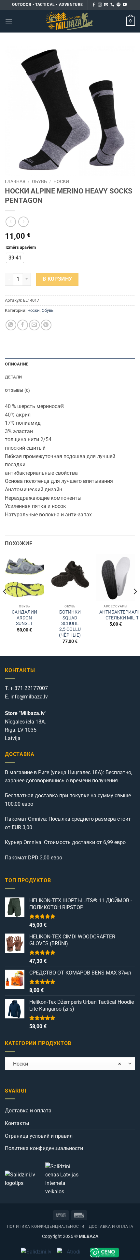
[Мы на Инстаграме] (100, 5)
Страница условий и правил (39, 1136)
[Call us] (112, 5)
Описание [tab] (16, 364)
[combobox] (70, 1063)
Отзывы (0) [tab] (17, 390)
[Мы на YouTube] (125, 5)
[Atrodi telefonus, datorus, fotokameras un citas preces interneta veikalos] (70, 1252)
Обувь (39, 181)
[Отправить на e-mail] (106, 5)
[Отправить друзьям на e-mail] (34, 325)
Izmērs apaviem (21, 247)
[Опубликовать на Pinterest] (46, 325)
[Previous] (5, 604)
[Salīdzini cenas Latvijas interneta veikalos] (64, 1178)
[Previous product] (23, 222)
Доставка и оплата (28, 1110)
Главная (15, 181)
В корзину (57, 279)
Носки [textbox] (65, 1064)
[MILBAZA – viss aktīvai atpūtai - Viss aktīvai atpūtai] (69, 21)
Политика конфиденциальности (44, 1148)
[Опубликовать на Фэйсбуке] (22, 325)
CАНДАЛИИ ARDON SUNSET (24, 617)
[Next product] (11, 222)
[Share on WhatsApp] (11, 325)
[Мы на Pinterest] (118, 5)
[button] (9, 21)
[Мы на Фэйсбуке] (94, 5)
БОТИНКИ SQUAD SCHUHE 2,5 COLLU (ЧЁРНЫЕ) (70, 623)
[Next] (135, 604)
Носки (61, 181)
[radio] (15, 258)
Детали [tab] (13, 377)
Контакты (17, 1123)
